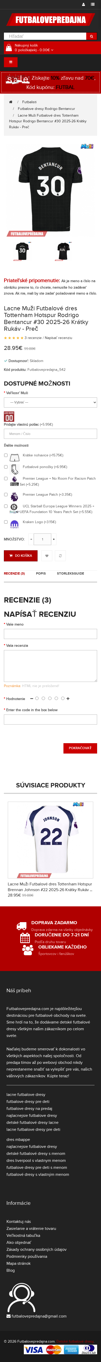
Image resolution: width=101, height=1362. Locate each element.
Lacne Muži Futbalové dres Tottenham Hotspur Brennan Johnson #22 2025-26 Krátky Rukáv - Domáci (50, 890)
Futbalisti (29, 102)
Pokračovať (80, 748)
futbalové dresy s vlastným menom (37, 1174)
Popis (41, 573)
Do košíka (23, 556)
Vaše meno (15, 624)
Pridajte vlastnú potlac (21, 424)
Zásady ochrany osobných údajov (36, 1249)
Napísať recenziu (58, 338)
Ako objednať (18, 1242)
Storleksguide (70, 573)
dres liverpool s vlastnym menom (36, 1160)
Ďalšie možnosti (16, 445)
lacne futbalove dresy (25, 1094)
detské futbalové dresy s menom (35, 1153)
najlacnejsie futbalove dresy (31, 1115)
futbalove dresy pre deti (27, 1101)
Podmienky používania (26, 1256)
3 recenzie (33, 338)
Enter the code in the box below (31, 710)
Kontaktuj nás (18, 1221)
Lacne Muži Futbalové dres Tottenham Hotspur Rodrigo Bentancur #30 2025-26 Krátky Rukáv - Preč (47, 121)
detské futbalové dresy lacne (32, 1122)
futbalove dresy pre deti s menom (36, 1167)
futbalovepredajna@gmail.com (39, 1316)
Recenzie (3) (14, 573)
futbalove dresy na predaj (29, 1108)
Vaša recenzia (17, 645)
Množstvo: (14, 539)
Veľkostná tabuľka (23, 1235)
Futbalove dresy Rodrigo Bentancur (46, 109)
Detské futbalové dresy (74, 1341)
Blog (10, 1270)
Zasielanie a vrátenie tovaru (31, 1228)
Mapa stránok (18, 1263)
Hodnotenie (15, 699)
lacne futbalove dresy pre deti (33, 1129)
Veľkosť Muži (17, 393)
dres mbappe (18, 1139)
